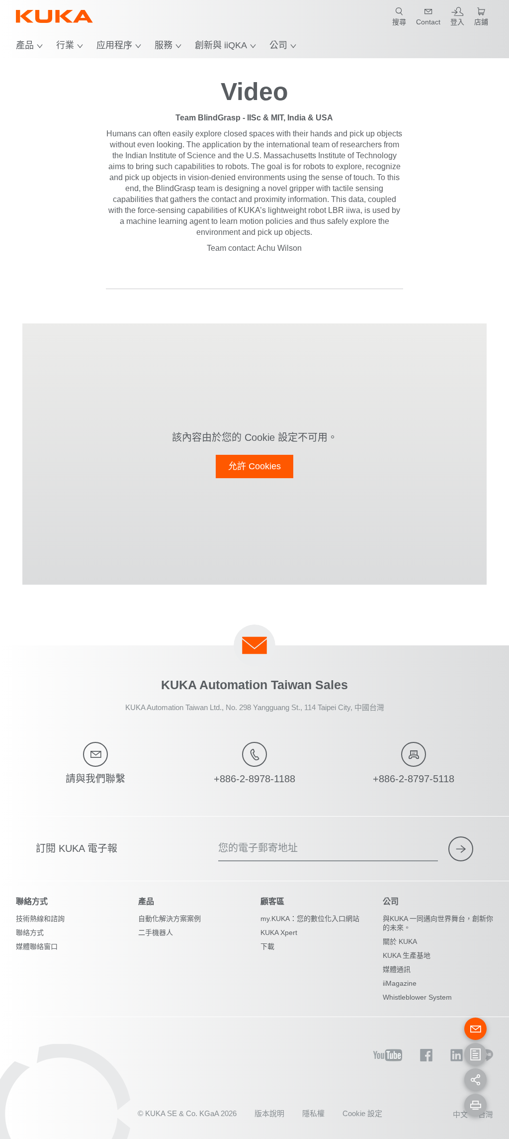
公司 (278, 45)
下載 (267, 946)
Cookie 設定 (362, 1113)
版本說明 (269, 1113)
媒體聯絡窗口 (37, 946)
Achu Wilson (279, 248)
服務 (163, 45)
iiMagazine (400, 983)
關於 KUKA (400, 941)
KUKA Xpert (278, 932)
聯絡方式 (30, 932)
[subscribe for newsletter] (460, 848)
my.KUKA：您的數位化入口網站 (309, 919)
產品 (25, 45)
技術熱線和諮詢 (40, 919)
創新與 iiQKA (221, 45)
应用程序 (114, 45)
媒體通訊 (397, 969)
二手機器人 (155, 932)
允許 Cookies (254, 466)
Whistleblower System (417, 997)
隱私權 (313, 1113)
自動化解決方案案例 (169, 919)
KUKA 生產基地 (406, 955)
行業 (65, 45)
